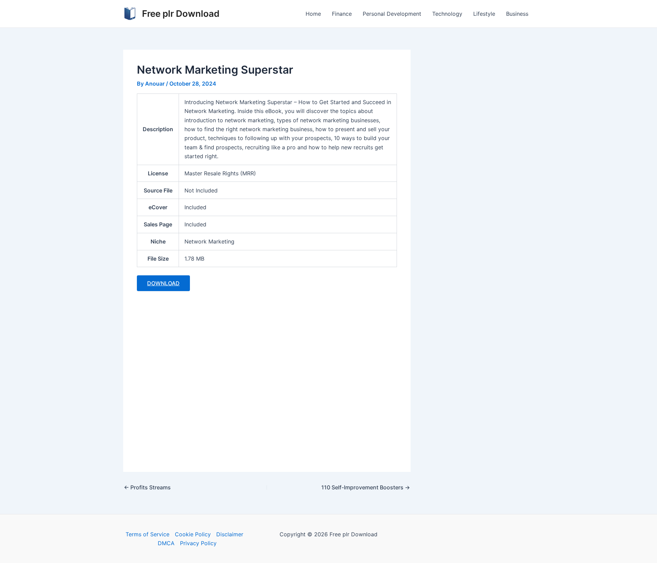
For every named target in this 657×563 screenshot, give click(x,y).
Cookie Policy (193, 534)
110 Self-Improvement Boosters (365, 487)
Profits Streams (147, 487)
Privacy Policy (198, 543)
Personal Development (392, 13)
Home (313, 13)
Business (517, 13)
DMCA (166, 543)
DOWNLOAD (163, 283)
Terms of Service (147, 534)
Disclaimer (229, 534)
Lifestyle (484, 13)
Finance (342, 13)
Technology (447, 13)
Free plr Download (180, 13)
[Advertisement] (267, 377)
